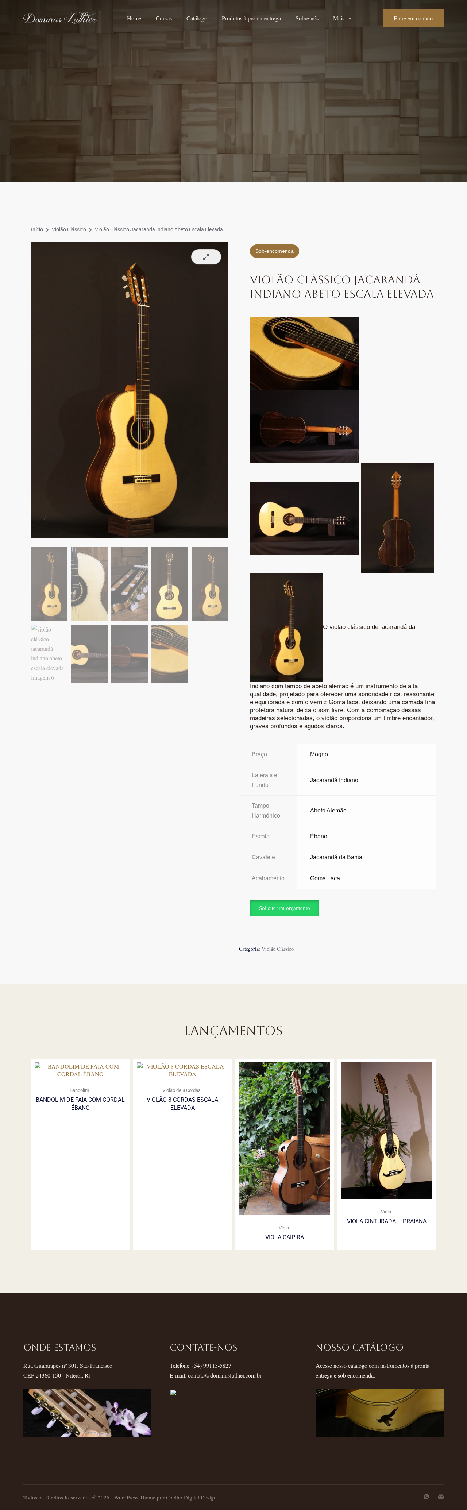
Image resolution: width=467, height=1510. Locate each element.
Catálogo (196, 18)
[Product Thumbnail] (206, 257)
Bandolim (79, 1090)
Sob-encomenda (274, 251)
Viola (284, 1228)
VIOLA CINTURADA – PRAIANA (387, 1221)
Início (37, 229)
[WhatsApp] (426, 1496)
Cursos (164, 18)
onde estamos (59, 1347)
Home (134, 18)
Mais (338, 18)
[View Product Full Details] (80, 1069)
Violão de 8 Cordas (181, 1090)
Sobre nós (307, 18)
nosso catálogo (360, 1347)
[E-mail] (441, 1496)
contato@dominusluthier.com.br (225, 1375)
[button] (284, 907)
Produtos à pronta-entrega (251, 18)
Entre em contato (413, 18)
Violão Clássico (69, 229)
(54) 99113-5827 (211, 1365)
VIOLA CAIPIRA (284, 1237)
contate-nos (204, 1347)
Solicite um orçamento (284, 907)
